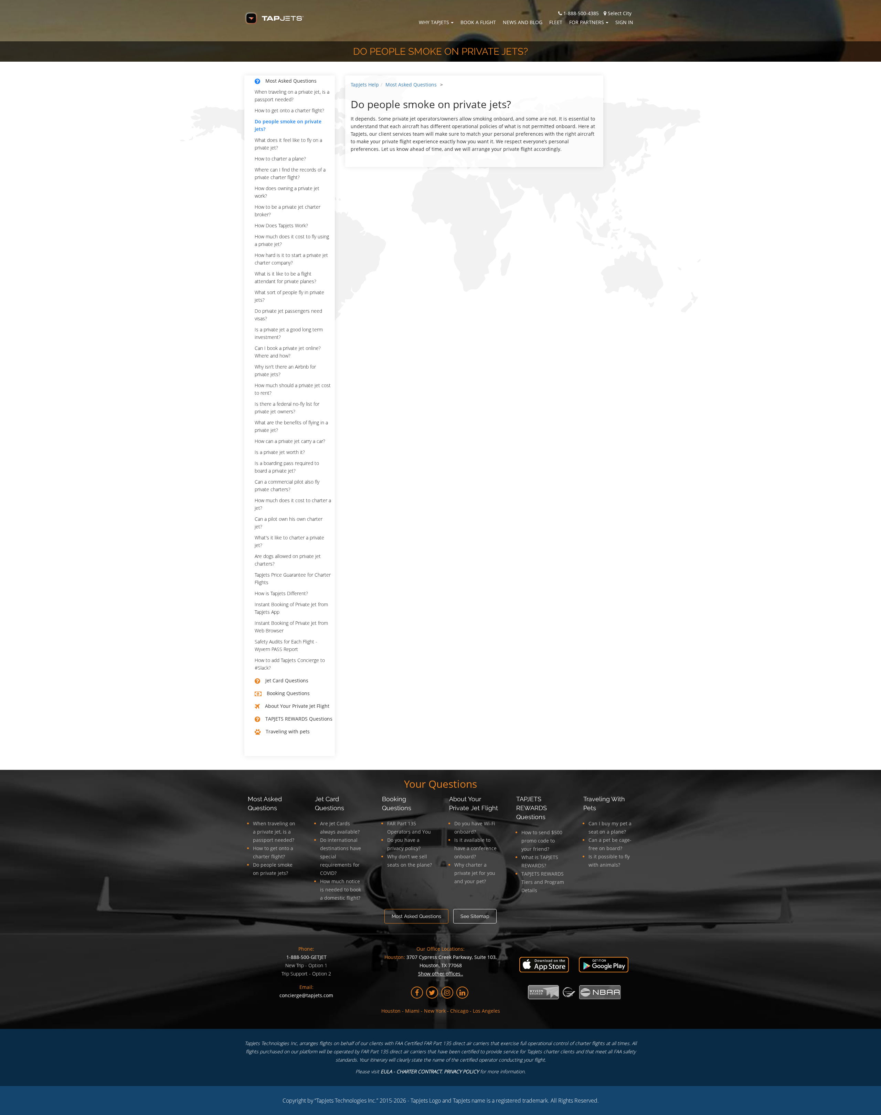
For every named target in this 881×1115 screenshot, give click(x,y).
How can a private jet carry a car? (290, 441)
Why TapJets (434, 22)
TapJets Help (365, 84)
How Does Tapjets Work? (281, 225)
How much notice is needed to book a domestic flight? (340, 889)
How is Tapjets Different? (281, 593)
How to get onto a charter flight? (289, 110)
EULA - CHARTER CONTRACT (411, 1071)
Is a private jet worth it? (280, 452)
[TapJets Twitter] (432, 993)
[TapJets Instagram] (447, 993)
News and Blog (522, 22)
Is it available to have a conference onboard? (475, 848)
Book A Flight (478, 22)
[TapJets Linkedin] (462, 993)
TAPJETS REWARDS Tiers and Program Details (542, 882)
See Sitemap (474, 916)
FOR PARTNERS (586, 22)
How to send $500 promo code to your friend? (541, 840)
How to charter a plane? (280, 158)
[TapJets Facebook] (417, 993)
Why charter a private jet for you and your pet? (474, 873)
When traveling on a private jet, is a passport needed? (274, 831)
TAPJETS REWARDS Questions (531, 807)
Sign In (624, 22)
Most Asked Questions (411, 84)
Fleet (555, 22)
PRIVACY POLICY (461, 1071)
